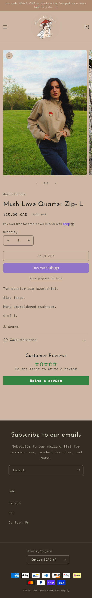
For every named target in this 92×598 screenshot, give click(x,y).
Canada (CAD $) (44, 559)
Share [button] (13, 326)
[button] (5, 27)
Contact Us (19, 522)
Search (15, 503)
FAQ (12, 512)
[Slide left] (36, 183)
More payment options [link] (46, 278)
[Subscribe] (78, 470)
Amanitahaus (39, 590)
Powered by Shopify (58, 590)
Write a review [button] (46, 380)
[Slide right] (55, 183)
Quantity (10, 232)
